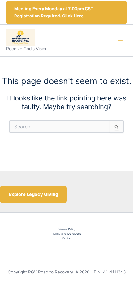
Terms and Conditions (66, 233)
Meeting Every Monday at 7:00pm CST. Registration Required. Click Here (54, 12)
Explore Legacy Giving (33, 194)
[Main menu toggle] (120, 40)
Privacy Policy (67, 229)
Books (66, 238)
